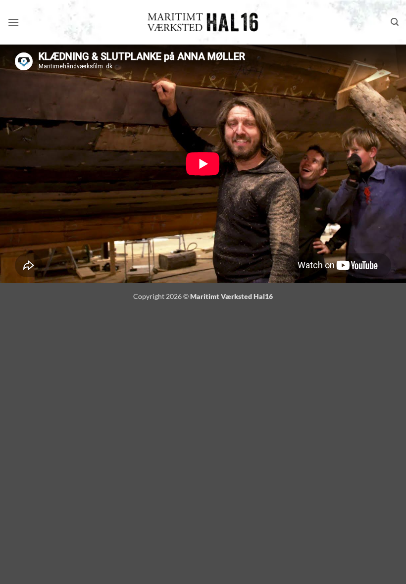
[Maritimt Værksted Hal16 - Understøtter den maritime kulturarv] (203, 22)
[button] (13, 22)
